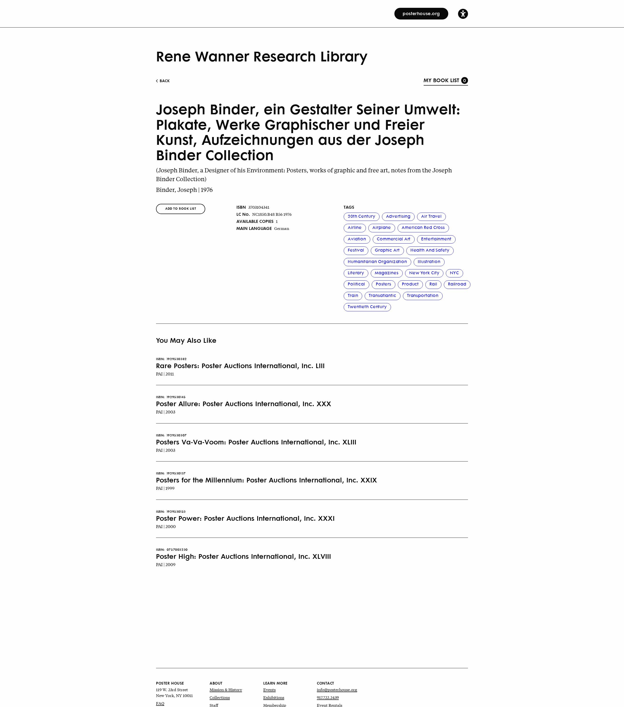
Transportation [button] (423, 295)
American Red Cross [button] (423, 227)
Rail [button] (433, 284)
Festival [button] (356, 250)
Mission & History (226, 689)
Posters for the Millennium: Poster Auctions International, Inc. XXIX (266, 479)
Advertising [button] (398, 216)
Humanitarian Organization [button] (377, 261)
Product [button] (410, 284)
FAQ (160, 703)
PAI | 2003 (165, 412)
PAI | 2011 (165, 374)
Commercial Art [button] (393, 239)
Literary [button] (356, 272)
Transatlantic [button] (382, 295)
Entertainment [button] (436, 239)
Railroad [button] (457, 284)
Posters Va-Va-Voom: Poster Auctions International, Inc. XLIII (256, 441)
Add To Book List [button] (180, 208)
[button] (463, 13)
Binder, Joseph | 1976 (184, 189)
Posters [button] (383, 284)
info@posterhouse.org (337, 689)
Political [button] (356, 284)
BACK (164, 80)
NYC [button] (454, 272)
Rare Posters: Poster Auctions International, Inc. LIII (240, 365)
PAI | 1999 (165, 488)
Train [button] (353, 295)
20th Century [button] (361, 216)
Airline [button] (355, 227)
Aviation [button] (357, 239)
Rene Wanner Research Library (261, 55)
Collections (220, 697)
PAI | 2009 (166, 564)
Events (269, 689)
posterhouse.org (421, 13)
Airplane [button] (381, 227)
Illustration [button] (429, 261)
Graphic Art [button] (387, 250)
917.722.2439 (328, 697)
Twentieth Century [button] (367, 306)
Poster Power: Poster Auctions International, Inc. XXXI (245, 518)
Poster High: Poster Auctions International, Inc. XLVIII (243, 556)
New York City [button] (424, 272)
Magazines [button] (387, 272)
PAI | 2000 (166, 526)
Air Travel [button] (431, 216)
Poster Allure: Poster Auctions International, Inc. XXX (243, 403)
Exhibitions (273, 697)
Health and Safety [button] (429, 250)
